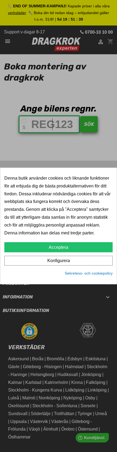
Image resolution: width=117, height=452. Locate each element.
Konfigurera (58, 260)
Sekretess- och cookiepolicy (89, 273)
